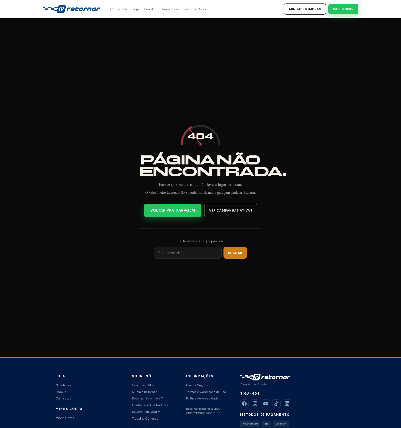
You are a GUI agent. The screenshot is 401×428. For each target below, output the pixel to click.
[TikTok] (276, 403)
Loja (136, 9)
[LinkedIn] (287, 403)
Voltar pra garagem (172, 210)
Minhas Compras (305, 9)
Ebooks (61, 392)
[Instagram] (255, 403)
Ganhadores (170, 9)
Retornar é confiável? (147, 398)
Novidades (63, 385)
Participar (343, 9)
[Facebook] (244, 403)
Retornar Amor (195, 9)
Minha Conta (65, 418)
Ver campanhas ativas (230, 210)
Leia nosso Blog (143, 385)
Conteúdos (118, 9)
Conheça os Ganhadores (150, 405)
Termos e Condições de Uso (206, 392)
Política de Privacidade (202, 398)
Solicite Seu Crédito (146, 412)
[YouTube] (266, 403)
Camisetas (63, 398)
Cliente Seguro (197, 385)
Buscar (235, 253)
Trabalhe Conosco (145, 419)
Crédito (149, 9)
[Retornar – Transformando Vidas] (71, 9)
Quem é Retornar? (145, 392)
